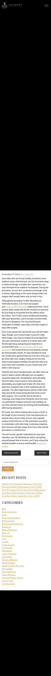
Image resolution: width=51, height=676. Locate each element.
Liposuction (29, 274)
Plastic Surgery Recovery (13, 566)
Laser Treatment (9, 554)
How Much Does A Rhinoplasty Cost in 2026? (22, 487)
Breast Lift (6, 527)
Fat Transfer (7, 548)
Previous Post (11, 453)
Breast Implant (8, 521)
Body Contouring (9, 512)
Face (4, 539)
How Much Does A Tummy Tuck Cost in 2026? (22, 493)
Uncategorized (8, 584)
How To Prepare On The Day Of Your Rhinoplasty (23, 490)
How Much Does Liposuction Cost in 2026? (21, 496)
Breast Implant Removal (12, 524)
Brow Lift (6, 533)
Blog (22, 274)
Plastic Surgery (8, 563)
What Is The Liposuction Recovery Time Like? (22, 484)
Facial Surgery (8, 545)
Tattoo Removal (9, 575)
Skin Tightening (9, 572)
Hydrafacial (7, 551)
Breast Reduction (9, 530)
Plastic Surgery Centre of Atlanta (4, 5)
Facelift (5, 542)
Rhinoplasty (7, 569)
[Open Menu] (46, 5)
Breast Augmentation (11, 518)
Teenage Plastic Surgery (12, 578)
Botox (4, 515)
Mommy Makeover (10, 560)
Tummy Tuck (7, 581)
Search (7, 469)
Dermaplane (7, 536)
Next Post (42, 453)
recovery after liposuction (17, 307)
